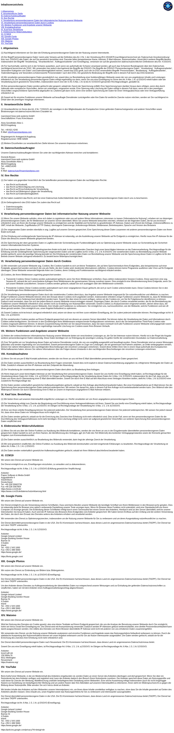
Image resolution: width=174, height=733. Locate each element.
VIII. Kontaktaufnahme (11, 27)
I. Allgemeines (7, 11)
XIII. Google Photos (9, 39)
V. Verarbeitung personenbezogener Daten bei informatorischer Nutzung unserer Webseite (42, 20)
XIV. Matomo (6, 41)
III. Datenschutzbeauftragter (13, 16)
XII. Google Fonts (9, 36)
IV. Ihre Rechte (7, 18)
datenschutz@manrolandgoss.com (23, 171)
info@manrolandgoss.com (20, 132)
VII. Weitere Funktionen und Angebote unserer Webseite (26, 25)
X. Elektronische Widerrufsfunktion (16, 32)
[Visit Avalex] (168, 10)
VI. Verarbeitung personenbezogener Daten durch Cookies (27, 23)
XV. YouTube (7, 43)
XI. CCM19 (6, 34)
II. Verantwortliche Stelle (12, 13)
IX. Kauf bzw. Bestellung (12, 30)
